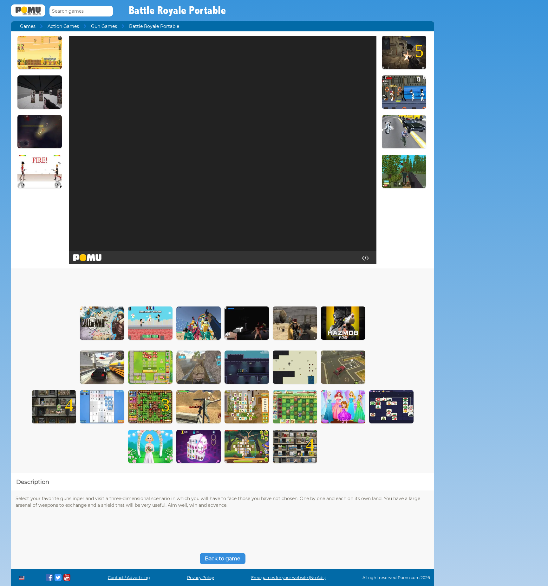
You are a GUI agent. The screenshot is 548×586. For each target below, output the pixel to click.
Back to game (222, 559)
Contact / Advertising (129, 577)
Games (28, 26)
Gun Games (104, 26)
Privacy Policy (200, 577)
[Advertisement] (222, 286)
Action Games (63, 26)
